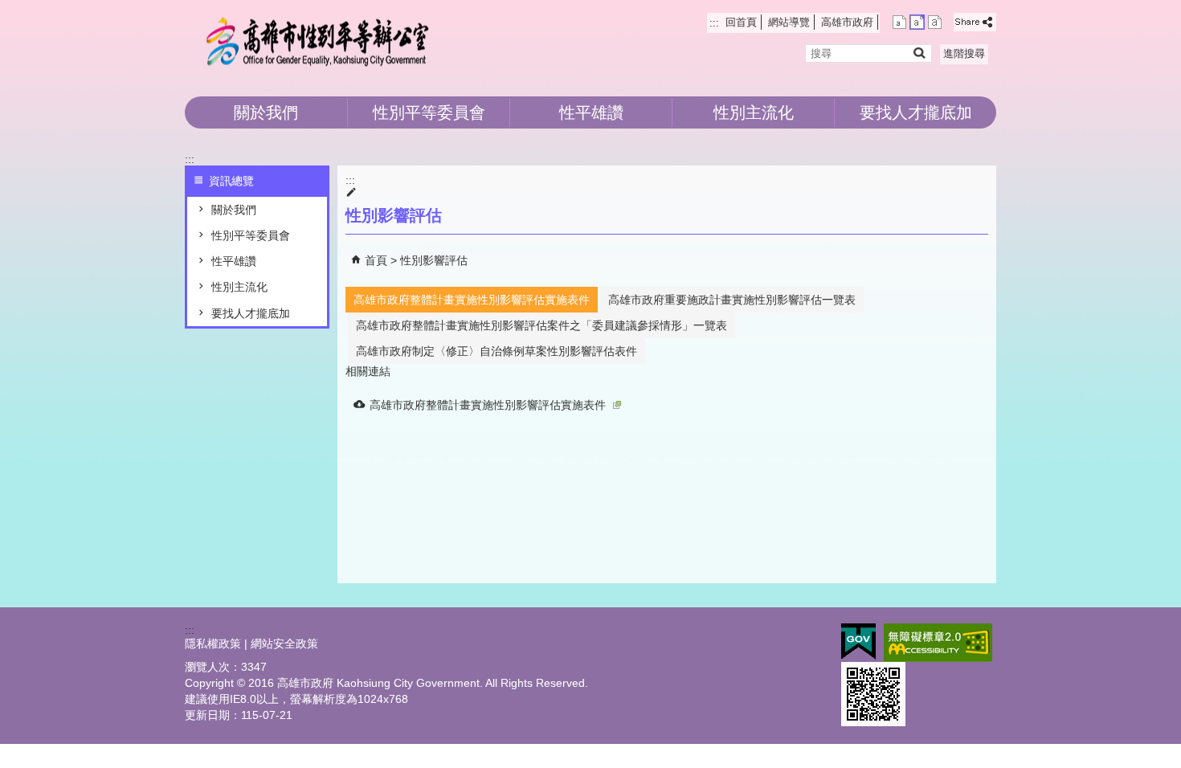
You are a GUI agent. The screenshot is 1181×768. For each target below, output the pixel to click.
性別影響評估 (434, 260)
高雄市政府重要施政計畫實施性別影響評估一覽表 (732, 299)
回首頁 (741, 22)
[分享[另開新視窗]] (975, 22)
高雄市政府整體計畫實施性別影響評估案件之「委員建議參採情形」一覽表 (541, 325)
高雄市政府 (847, 22)
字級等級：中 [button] (917, 22)
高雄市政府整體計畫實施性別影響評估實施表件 (471, 299)
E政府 (858, 641)
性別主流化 (753, 112)
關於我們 (266, 112)
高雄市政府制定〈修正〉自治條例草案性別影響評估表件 (496, 351)
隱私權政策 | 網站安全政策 (251, 643)
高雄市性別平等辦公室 (320, 40)
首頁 (376, 260)
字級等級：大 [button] (935, 22)
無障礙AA (938, 642)
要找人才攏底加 (916, 112)
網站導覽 (789, 22)
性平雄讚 (591, 112)
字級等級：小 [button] (899, 22)
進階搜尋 (964, 53)
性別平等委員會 (429, 112)
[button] (918, 52)
